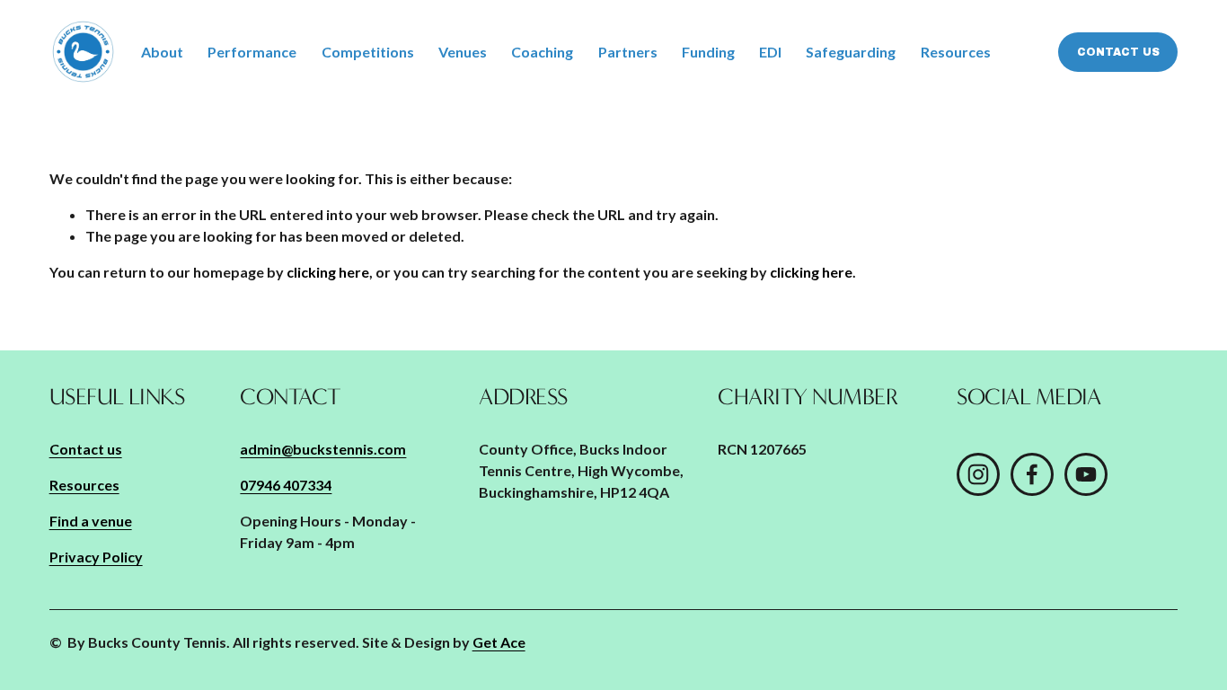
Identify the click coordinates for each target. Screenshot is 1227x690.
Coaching (542, 51)
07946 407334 (285, 484)
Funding (708, 51)
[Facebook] (1032, 474)
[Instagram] (978, 474)
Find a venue (90, 520)
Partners (628, 51)
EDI (770, 51)
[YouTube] (1086, 474)
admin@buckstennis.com (323, 448)
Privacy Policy (96, 556)
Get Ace (498, 641)
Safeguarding (851, 51)
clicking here (328, 271)
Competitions (368, 51)
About (162, 51)
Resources (956, 51)
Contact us (1118, 52)
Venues (462, 51)
